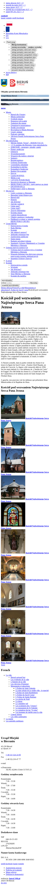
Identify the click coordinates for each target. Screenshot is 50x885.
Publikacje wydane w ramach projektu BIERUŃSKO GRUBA (25, 220)
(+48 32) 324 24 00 (13, 755)
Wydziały (14, 267)
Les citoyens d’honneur (20, 684)
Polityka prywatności (14, 870)
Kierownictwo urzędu (19, 265)
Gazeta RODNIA (17, 176)
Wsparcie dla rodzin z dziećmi (22, 156)
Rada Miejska (16, 228)
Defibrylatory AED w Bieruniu (23, 189)
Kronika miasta (16, 213)
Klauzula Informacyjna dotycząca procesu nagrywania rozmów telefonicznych (27, 255)
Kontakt (14, 230)
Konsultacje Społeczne (19, 169)
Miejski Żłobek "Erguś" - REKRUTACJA (27, 143)
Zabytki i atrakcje (17, 204)
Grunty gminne (16, 132)
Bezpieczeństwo (17, 160)
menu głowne (14, 3)
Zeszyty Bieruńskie (18, 210)
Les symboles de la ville (20, 680)
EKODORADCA (18, 186)
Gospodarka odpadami (19, 165)
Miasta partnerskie (18, 117)
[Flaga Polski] (9, 25)
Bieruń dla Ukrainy (18, 114)
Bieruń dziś (15, 197)
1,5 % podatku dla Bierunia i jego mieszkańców (29, 145)
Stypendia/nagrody (18, 154)
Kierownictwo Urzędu (19, 226)
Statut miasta (15, 239)
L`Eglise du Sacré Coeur (18, 290)
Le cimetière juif (22, 704)
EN (7, 36)
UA (7, 38)
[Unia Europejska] (7, 31)
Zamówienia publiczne (19, 237)
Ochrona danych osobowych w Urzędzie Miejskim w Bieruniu (26, 251)
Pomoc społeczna (17, 149)
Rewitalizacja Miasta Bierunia (22, 130)
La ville (21, 288)
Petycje (13, 173)
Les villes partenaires (19, 717)
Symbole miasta (17, 119)
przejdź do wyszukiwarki (19, 9)
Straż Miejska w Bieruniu (20, 274)
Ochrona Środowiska (19, 162)
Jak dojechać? (16, 269)
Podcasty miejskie (17, 134)
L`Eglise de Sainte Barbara (26, 697)
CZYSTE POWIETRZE (20, 180)
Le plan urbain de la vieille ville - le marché (32, 690)
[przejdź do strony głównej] (15, 88)
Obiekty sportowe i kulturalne (22, 217)
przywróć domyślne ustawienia (22, 70)
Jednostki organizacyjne (20, 234)
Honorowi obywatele (19, 121)
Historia (14, 200)
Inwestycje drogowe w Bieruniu (23, 182)
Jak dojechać (16, 202)
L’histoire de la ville (18, 682)
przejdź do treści (15, 5)
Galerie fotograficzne (19, 215)
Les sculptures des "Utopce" (26, 706)
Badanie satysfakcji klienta (21, 241)
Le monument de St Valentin (26, 708)
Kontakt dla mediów (18, 276)
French (15, 288)
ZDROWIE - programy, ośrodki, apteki (26, 147)
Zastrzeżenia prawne (14, 868)
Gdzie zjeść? (15, 208)
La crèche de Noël (23, 699)
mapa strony (14, 7)
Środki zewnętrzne (18, 128)
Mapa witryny (11, 872)
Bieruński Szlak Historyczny (22, 195)
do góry (4, 883)
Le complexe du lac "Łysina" (27, 710)
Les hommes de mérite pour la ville (29, 712)
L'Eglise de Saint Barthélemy (27, 693)
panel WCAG (15, 12)
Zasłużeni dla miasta (18, 123)
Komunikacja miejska (19, 167)
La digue (19, 701)
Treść (3, 665)
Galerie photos (16, 714)
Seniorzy (14, 158)
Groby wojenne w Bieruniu (21, 193)
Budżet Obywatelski (18, 171)
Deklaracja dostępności (15, 874)
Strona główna (6, 288)
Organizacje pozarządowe (21, 125)
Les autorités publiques (14, 721)
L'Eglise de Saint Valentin (25, 688)
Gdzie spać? (15, 206)
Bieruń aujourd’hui (18, 677)
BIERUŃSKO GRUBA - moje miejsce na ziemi (29, 184)
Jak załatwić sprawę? (19, 232)
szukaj (3, 283)
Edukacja (14, 152)
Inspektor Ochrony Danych (21, 258)
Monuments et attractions (20, 686)
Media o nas (15, 178)
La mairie (9, 719)
